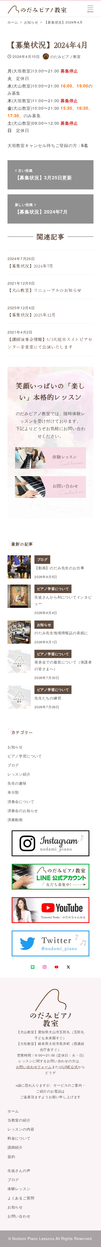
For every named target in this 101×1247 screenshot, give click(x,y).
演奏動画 (15, 819)
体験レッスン (19, 1188)
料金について (19, 1138)
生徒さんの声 (19, 1170)
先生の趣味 (17, 783)
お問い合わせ (19, 1216)
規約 (11, 1156)
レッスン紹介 (19, 774)
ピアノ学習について (25, 755)
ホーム (13, 1110)
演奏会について (21, 801)
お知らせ (15, 746)
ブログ (13, 765)
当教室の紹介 (19, 1120)
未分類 (13, 792)
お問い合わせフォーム (34, 1066)
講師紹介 (15, 1147)
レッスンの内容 (21, 1129)
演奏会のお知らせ (23, 810)
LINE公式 (70, 1066)
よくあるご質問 (21, 1197)
